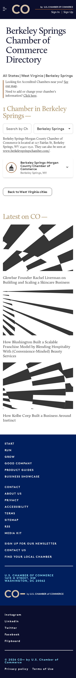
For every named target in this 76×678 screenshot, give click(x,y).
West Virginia (32, 75)
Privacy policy (16, 668)
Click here (29, 95)
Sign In (55, 12)
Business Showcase (22, 476)
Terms (10, 513)
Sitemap (12, 519)
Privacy (12, 500)
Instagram (13, 614)
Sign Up (68, 12)
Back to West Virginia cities (27, 192)
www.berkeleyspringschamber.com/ (26, 151)
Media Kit (13, 533)
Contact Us (15, 550)
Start (9, 443)
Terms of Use (43, 668)
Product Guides (19, 470)
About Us (13, 493)
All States (11, 75)
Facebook (12, 634)
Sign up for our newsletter (31, 543)
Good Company (18, 463)
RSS (7, 526)
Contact (12, 487)
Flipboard (12, 641)
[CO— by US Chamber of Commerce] (21, 9)
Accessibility (17, 506)
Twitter (11, 627)
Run (8, 450)
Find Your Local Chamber (28, 556)
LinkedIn (12, 621)
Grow (10, 456)
